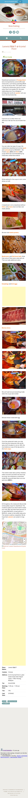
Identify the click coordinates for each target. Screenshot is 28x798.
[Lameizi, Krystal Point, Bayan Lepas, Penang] (14, 68)
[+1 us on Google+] (17, 32)
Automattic (18, 791)
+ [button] (24, 539)
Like (20, 1)
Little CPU (17, 793)
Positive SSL (14, 795)
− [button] (24, 541)
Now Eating (14, 26)
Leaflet (10, 544)
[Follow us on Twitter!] (14, 32)
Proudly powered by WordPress (13, 789)
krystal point (12, 701)
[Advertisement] (14, 296)
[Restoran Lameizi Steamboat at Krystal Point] (14, 548)
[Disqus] (14, 727)
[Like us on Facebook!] (10, 32)
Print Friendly (8, 57)
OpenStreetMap (19, 544)
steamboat (6, 703)
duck (4, 701)
